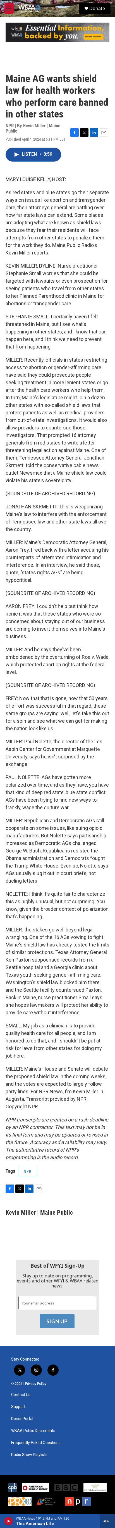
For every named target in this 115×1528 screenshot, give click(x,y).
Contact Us (20, 1395)
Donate (97, 8)
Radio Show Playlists (29, 1455)
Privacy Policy (35, 1384)
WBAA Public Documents (33, 1431)
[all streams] (107, 1521)
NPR (27, 1171)
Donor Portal (22, 1419)
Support (18, 1407)
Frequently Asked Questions (36, 1443)
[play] (8, 1521)
